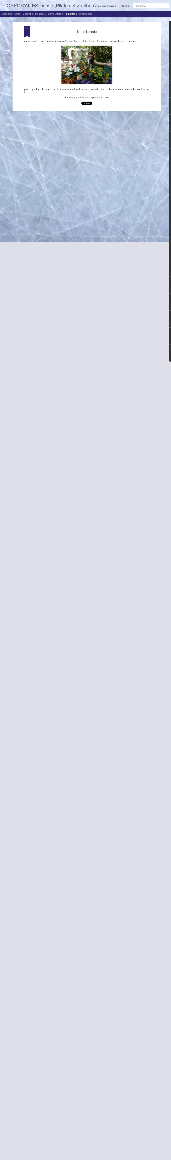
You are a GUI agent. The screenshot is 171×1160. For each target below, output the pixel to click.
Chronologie (85, 13)
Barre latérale (55, 13)
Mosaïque (40, 13)
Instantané (71, 13)
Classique (7, 13)
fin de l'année (87, 31)
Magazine (28, 13)
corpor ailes (103, 97)
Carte (17, 13)
